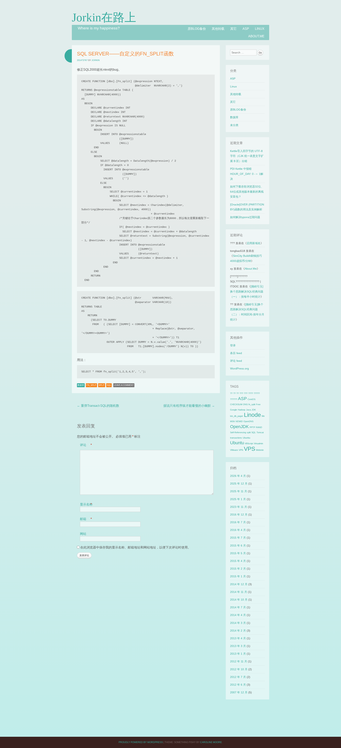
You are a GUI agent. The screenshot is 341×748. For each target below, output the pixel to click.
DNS (245, 404)
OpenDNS (248, 421)
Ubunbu (246, 438)
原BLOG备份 (197, 28)
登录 (233, 345)
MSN (232, 421)
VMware (234, 450)
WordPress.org (239, 368)
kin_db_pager (236, 416)
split (102, 385)
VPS (249, 448)
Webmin (260, 450)
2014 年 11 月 (238, 591)
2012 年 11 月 (238, 661)
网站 (83, 533)
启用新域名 (253, 243)
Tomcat (260, 432)
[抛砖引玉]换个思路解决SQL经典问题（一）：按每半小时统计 (246, 291)
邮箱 (86, 519)
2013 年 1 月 (238, 653)
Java (248, 410)
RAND (259, 427)
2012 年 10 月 (238, 669)
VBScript (249, 443)
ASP (246, 28)
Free (258, 404)
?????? (233, 399)
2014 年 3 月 (238, 622)
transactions (236, 438)
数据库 (81, 385)
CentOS (251, 399)
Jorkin (96, 60)
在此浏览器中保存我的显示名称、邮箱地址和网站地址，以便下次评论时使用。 (135, 547)
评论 (86, 445)
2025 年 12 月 (238, 483)
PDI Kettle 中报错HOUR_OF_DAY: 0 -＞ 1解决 (246, 173)
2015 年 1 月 (238, 576)
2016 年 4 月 (238, 529)
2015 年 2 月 (238, 568)
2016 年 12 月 (238, 514)
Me (263, 416)
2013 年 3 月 (238, 646)
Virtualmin (258, 443)
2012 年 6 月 (238, 684)
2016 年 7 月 (238, 522)
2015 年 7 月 (238, 537)
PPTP (252, 427)
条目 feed (236, 353)
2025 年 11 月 (238, 491)
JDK (254, 410)
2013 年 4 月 (238, 638)
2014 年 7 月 (238, 607)
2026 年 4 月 (238, 475)
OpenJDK (239, 426)
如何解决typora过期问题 (245, 217)
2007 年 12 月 (238, 692)
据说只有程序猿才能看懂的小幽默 (189, 405)
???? (250, 393)
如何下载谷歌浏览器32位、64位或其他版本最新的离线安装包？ (247, 191)
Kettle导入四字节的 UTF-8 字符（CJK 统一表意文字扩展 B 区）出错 (247, 156)
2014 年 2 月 (238, 630)
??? (241, 393)
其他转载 (218, 28)
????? (257, 393)
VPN (241, 450)
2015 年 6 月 (238, 545)
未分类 (234, 125)
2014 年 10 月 (238, 599)
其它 (233, 28)
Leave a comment (124, 385)
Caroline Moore (211, 742)
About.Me (256, 36)
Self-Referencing (238, 432)
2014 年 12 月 (238, 584)
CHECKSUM (236, 404)
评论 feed (236, 360)
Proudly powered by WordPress (141, 742)
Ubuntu (237, 442)
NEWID (239, 421)
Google (233, 410)
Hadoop (241, 410)
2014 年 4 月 (238, 615)
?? (231, 393)
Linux (259, 28)
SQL (109, 385)
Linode (252, 414)
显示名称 (86, 504)
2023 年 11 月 (238, 506)
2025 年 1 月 (238, 499)
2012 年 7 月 (238, 677)
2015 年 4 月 (238, 560)
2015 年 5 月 (238, 553)
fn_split (91, 385)
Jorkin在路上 (104, 17)
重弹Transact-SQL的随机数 (98, 405)
